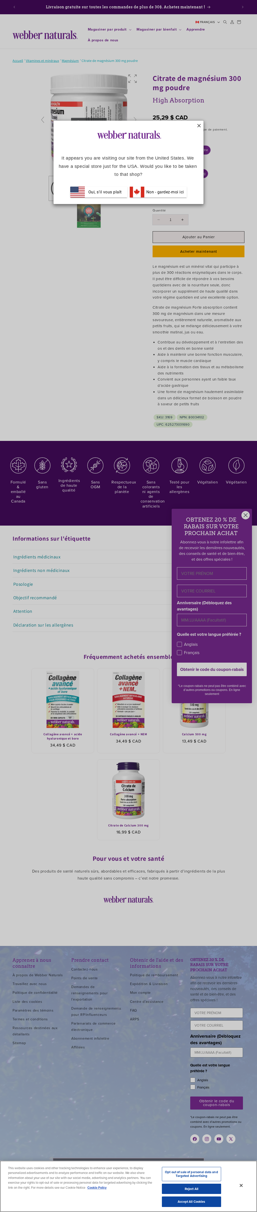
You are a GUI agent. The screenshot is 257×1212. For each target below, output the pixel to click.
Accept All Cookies (191, 1201)
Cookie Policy (97, 1187)
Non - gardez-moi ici (164, 191)
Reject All (191, 1188)
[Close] (241, 1185)
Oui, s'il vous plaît (105, 191)
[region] (128, 1186)
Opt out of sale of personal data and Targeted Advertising (191, 1174)
